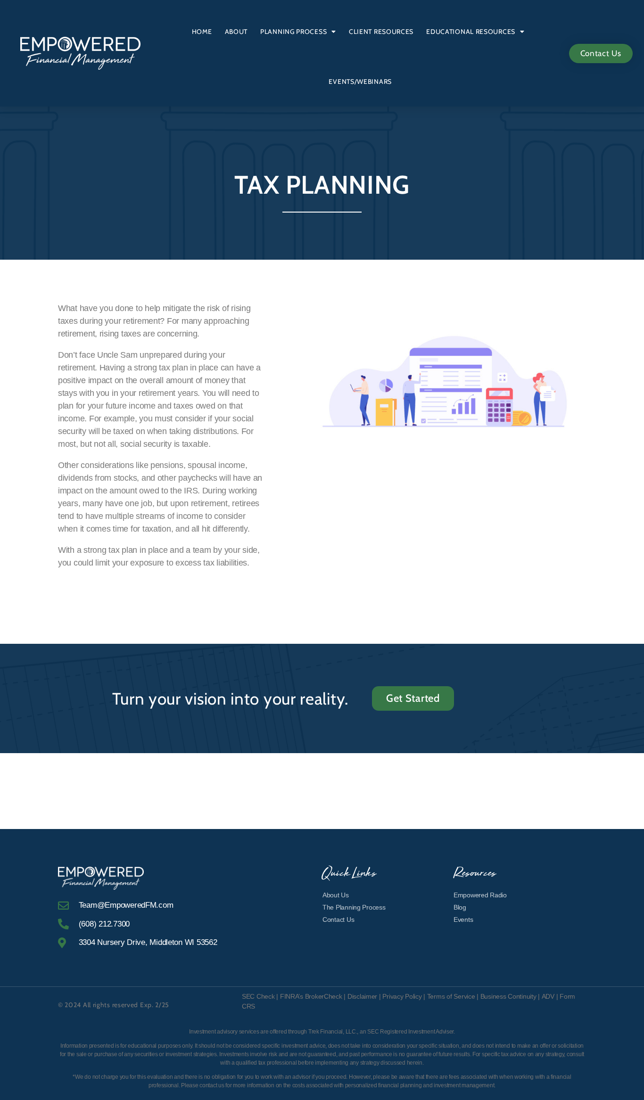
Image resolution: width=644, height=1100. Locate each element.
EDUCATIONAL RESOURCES (470, 31)
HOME (202, 31)
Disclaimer (363, 996)
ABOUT (236, 31)
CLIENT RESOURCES (381, 31)
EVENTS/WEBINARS (360, 81)
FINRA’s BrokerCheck (311, 996)
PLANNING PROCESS (293, 31)
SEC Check (258, 996)
